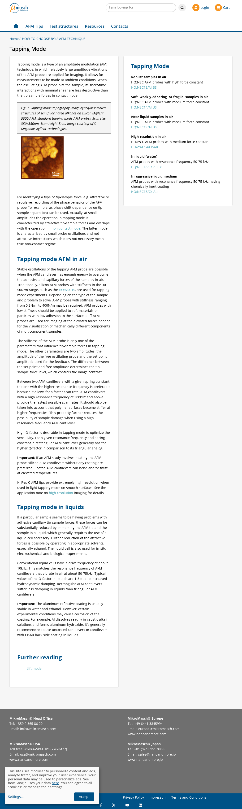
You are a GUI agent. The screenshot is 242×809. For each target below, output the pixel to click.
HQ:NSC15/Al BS (144, 87)
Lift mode (34, 668)
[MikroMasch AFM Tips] (18, 8)
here (55, 783)
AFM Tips (34, 26)
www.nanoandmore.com (147, 734)
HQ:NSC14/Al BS (144, 107)
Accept (84, 796)
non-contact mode (66, 228)
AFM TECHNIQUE (72, 38)
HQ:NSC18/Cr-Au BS (147, 167)
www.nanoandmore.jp (145, 759)
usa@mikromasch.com (38, 754)
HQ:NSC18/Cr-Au (144, 191)
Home (14, 38)
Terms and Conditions (188, 797)
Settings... (16, 797)
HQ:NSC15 (67, 289)
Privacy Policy (133, 797)
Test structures (64, 26)
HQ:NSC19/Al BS (144, 127)
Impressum (158, 797)
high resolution (61, 493)
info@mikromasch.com (38, 728)
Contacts (119, 26)
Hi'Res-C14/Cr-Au (144, 147)
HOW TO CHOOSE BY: (39, 38)
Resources (94, 26)
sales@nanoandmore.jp (157, 754)
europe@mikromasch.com (159, 728)
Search (182, 7)
